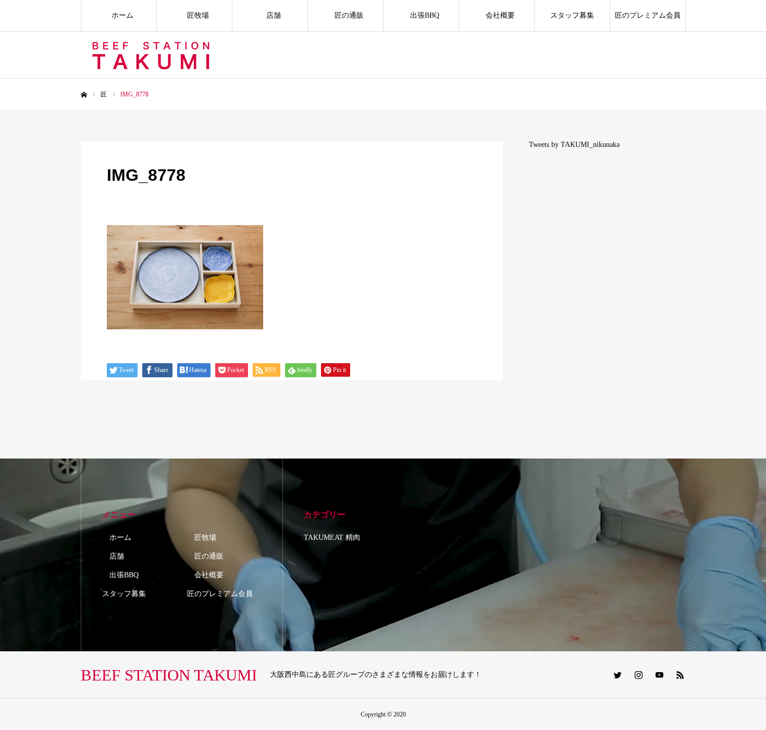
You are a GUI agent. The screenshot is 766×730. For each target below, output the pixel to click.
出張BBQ (421, 15)
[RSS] (680, 675)
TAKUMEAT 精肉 (332, 537)
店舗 (270, 15)
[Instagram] (638, 675)
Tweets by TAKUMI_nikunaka (574, 145)
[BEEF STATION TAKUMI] (152, 55)
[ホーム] (84, 94)
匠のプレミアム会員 (648, 15)
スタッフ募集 (572, 15)
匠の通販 (345, 15)
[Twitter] (617, 675)
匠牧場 (194, 15)
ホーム (118, 15)
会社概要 (496, 15)
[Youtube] (659, 675)
